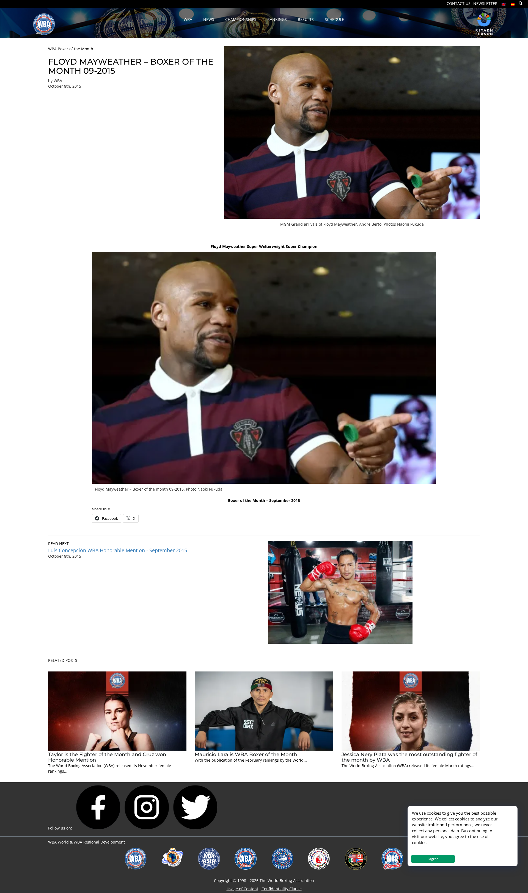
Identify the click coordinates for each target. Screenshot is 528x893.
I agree (433, 858)
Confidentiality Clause (282, 888)
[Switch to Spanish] (513, 3)
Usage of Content (242, 888)
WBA (58, 80)
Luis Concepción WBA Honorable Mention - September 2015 (117, 550)
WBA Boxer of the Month (70, 48)
